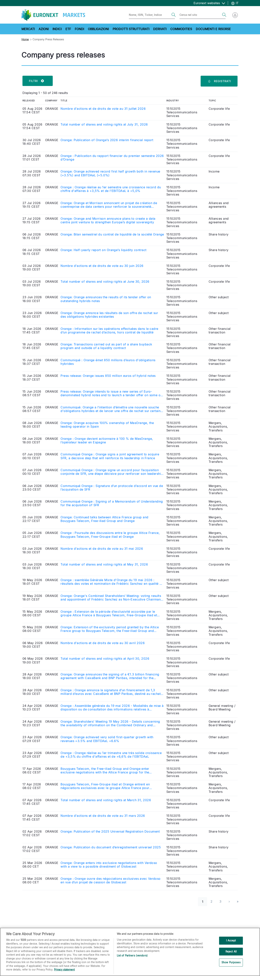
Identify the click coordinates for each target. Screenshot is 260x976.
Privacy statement (64, 969)
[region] (130, 952)
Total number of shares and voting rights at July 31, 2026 (104, 124)
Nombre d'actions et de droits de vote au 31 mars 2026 (103, 816)
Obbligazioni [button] (98, 29)
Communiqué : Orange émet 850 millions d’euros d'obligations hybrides (108, 362)
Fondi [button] (79, 29)
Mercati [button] (28, 29)
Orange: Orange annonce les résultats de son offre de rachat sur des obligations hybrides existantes (109, 314)
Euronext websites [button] (207, 3)
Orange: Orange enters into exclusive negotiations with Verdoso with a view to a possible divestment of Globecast (109, 864)
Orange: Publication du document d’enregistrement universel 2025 (111, 847)
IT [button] (236, 3)
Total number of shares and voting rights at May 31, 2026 (104, 564)
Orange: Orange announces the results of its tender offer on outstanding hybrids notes (106, 299)
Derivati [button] (160, 29)
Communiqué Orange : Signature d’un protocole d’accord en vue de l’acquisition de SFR (112, 487)
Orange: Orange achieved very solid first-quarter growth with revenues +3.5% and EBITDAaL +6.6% (107, 739)
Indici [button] (57, 29)
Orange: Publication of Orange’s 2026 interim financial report (107, 140)
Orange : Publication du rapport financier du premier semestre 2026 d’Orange (112, 157)
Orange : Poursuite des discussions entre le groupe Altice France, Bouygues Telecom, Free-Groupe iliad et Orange (110, 534)
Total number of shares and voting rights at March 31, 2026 (106, 800)
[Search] (173, 15)
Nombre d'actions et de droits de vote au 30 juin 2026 (102, 266)
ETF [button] (68, 29)
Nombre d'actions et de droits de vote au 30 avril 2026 (103, 643)
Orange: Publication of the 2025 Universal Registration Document (110, 831)
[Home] (53, 15)
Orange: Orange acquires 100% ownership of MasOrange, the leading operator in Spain (107, 424)
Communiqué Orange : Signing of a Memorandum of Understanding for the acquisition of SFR (112, 503)
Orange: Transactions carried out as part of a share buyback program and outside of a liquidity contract (106, 346)
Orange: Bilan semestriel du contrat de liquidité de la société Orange (112, 234)
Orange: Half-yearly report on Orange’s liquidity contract (103, 250)
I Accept (231, 940)
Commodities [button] (181, 29)
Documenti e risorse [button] (213, 29)
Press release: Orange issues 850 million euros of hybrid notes (108, 376)
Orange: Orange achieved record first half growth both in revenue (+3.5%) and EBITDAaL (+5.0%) (110, 173)
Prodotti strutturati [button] (131, 29)
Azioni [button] (44, 29)
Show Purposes (231, 962)
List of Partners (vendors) (132, 955)
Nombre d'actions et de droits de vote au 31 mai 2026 (102, 548)
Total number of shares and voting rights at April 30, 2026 (105, 658)
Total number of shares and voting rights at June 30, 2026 (105, 281)
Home (25, 39)
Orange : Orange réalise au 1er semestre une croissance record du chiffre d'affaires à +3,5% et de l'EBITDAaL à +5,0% (111, 189)
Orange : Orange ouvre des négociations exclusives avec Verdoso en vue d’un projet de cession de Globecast (110, 880)
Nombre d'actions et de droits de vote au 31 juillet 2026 (103, 109)
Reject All (231, 951)
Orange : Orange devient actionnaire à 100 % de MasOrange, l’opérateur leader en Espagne (107, 440)
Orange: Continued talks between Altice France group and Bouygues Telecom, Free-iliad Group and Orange (104, 519)
